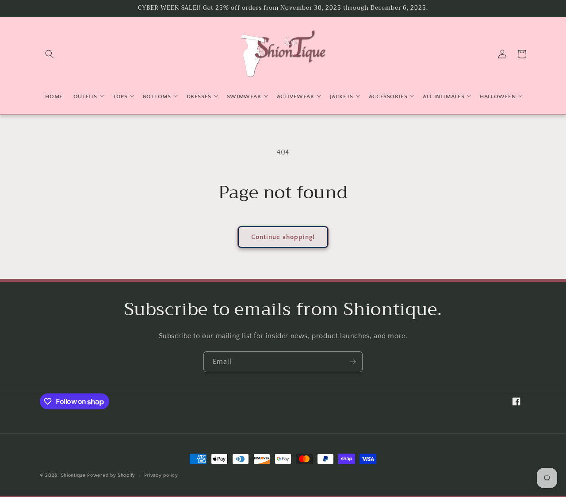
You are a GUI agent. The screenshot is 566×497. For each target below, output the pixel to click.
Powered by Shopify (111, 475)
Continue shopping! (283, 237)
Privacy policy (161, 475)
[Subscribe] (352, 361)
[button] (49, 54)
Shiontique (73, 475)
